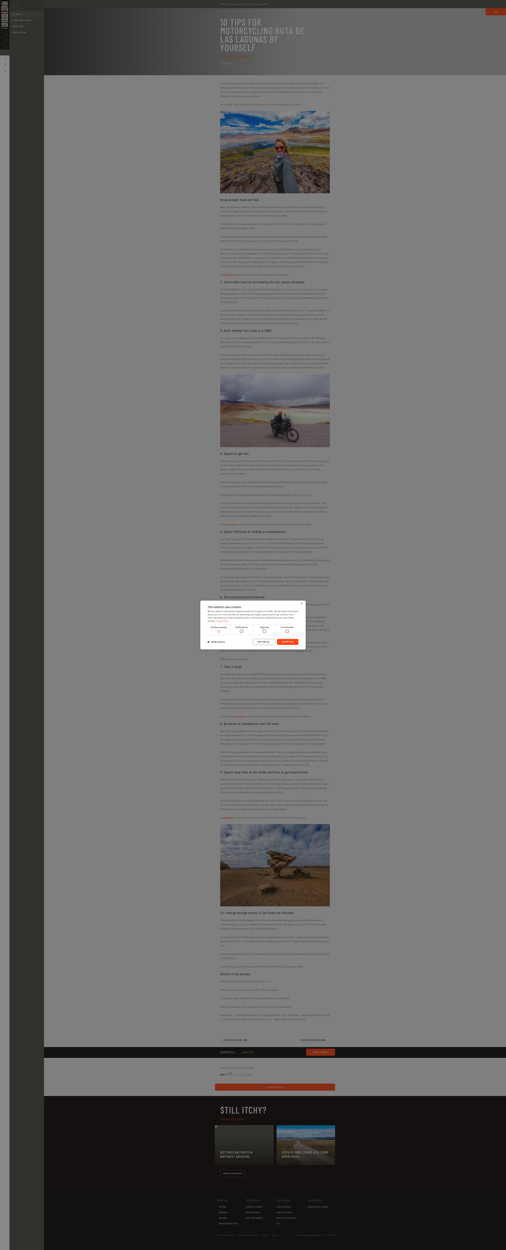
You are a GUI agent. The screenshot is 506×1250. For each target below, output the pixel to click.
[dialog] (253, 625)
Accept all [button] (287, 642)
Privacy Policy (222, 621)
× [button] (301, 604)
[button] (216, 641)
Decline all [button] (264, 642)
